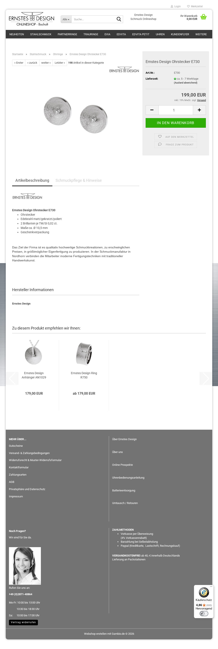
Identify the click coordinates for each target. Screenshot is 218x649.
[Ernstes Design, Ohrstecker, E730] (76, 114)
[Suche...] (119, 19)
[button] (152, 110)
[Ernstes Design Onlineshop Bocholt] (31, 19)
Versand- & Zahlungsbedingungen (29, 453)
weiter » (46, 62)
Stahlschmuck (40, 34)
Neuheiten (16, 34)
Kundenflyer (180, 34)
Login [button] (177, 6)
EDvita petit (140, 34)
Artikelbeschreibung (32, 180)
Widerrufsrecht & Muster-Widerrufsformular (35, 460)
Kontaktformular (19, 467)
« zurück (32, 62)
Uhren (160, 34)
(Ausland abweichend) (185, 82)
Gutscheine (16, 445)
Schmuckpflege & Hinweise (79, 180)
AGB (11, 481)
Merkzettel (196, 6)
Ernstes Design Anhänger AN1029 (34, 375)
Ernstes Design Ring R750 (84, 375)
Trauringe (90, 34)
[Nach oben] (206, 643)
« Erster (18, 62)
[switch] (204, 613)
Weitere (201, 34)
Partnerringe (67, 34)
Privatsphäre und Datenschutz (27, 489)
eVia (107, 34)
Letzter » (60, 62)
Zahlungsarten (17, 474)
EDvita (121, 34)
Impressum (16, 496)
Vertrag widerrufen (23, 622)
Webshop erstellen (95, 633)
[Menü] (211, 587)
